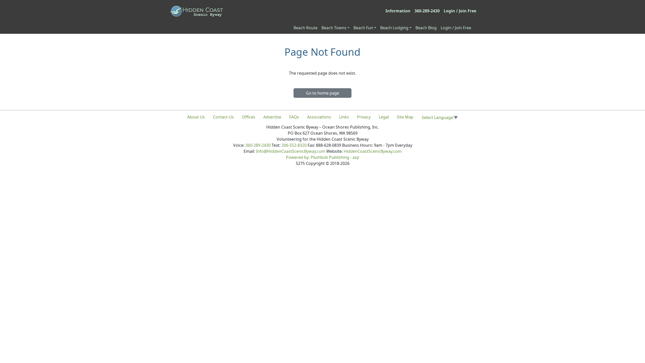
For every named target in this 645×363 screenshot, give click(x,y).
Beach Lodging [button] (394, 28)
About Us (196, 117)
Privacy (364, 117)
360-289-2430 (427, 11)
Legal (384, 117)
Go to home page (322, 93)
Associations (319, 117)
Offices (248, 117)
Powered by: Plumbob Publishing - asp (322, 157)
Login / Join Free (460, 11)
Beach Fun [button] (363, 28)
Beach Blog (426, 28)
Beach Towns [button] (333, 28)
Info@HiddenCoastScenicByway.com (290, 151)
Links (344, 117)
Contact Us (223, 117)
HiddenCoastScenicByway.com (373, 151)
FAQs (294, 117)
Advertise (272, 117)
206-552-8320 (294, 145)
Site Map (405, 117)
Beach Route (305, 28)
